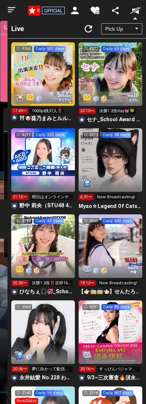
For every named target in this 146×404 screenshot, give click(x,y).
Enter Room (43, 80)
